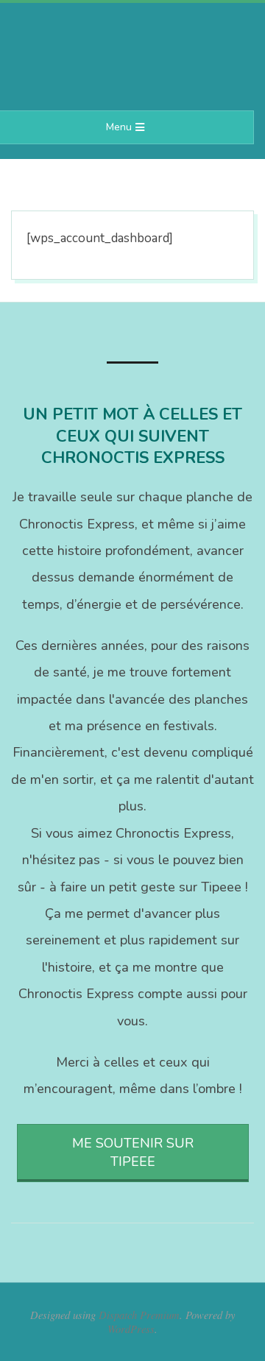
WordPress (131, 1328)
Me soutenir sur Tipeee (133, 1152)
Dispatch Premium (139, 1314)
